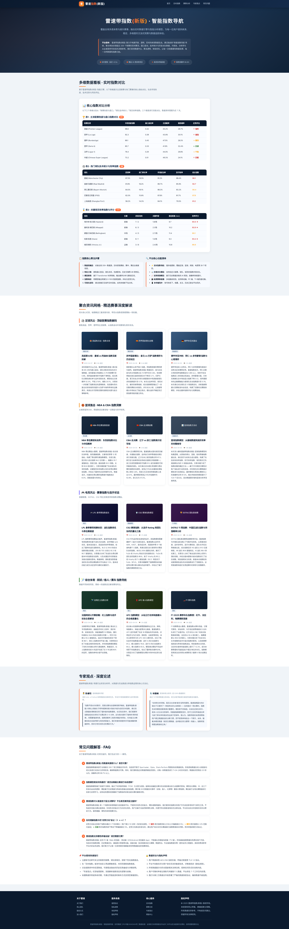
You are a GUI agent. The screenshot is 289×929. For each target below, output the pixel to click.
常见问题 (206, 3)
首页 (168, 3)
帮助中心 (149, 914)
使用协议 (115, 903)
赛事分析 (186, 3)
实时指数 (176, 3)
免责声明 (115, 911)
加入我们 (80, 914)
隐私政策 (115, 907)
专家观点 (196, 3)
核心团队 (80, 907)
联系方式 (80, 911)
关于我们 (80, 903)
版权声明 (115, 914)
